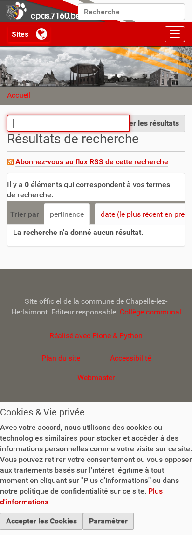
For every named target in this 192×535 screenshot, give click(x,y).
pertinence (67, 214)
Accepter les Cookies (41, 520)
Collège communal (150, 312)
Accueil (19, 95)
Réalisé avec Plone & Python (96, 335)
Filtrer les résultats (147, 123)
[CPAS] (70, 11)
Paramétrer (108, 520)
